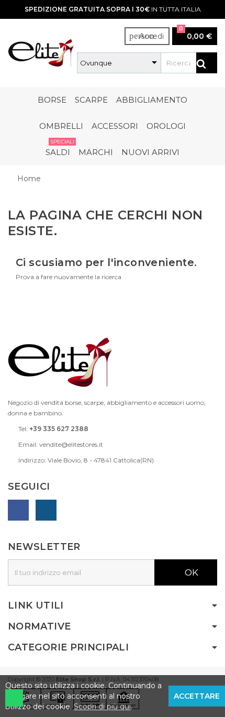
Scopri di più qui (102, 706)
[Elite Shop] (41, 52)
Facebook (18, 510)
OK (190, 572)
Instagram (46, 510)
